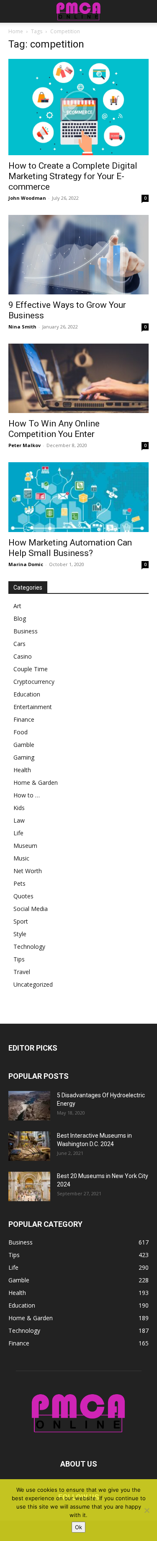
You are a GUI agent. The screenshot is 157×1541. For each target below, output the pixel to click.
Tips (19, 959)
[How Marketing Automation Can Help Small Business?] (78, 497)
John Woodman (27, 198)
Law (19, 820)
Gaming (23, 757)
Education (26, 694)
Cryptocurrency (33, 682)
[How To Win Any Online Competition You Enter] (78, 378)
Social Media (30, 909)
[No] (146, 1510)
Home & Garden (35, 782)
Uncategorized (33, 984)
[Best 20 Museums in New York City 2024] (29, 1186)
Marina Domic (25, 564)
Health (22, 770)
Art (17, 606)
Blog (19, 618)
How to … (26, 795)
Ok (78, 1527)
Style (19, 934)
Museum (25, 846)
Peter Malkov (24, 445)
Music (21, 858)
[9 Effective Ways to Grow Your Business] (78, 254)
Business (25, 631)
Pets (19, 883)
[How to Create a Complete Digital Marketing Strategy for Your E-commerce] (78, 107)
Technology (29, 947)
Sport (20, 921)
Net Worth (27, 871)
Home (15, 31)
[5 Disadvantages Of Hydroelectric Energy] (29, 1105)
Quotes (23, 896)
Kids (19, 808)
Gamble (23, 745)
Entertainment (32, 707)
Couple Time (30, 669)
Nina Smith (22, 326)
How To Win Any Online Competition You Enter (54, 428)
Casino (22, 656)
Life (18, 833)
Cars (19, 644)
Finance (23, 719)
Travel (21, 972)
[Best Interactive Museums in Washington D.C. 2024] (29, 1146)
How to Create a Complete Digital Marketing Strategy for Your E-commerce (72, 176)
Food (20, 732)
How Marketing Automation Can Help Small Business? (70, 547)
